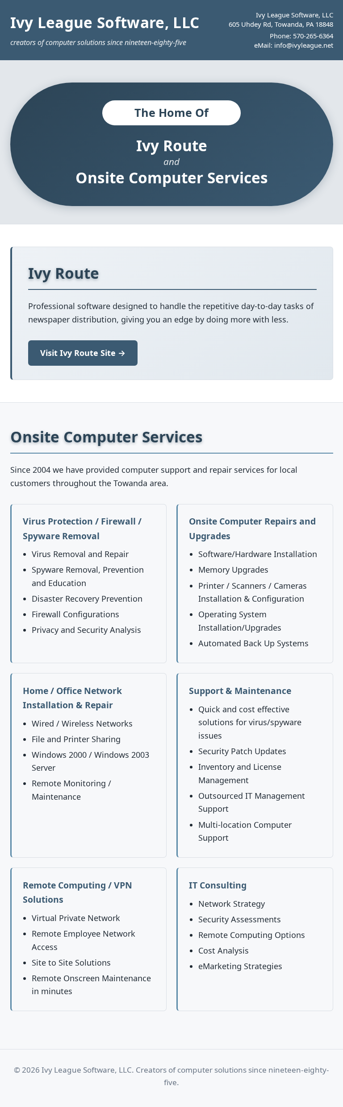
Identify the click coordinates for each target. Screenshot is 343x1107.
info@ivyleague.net (303, 45)
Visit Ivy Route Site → (82, 352)
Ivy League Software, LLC (105, 22)
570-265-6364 (313, 35)
